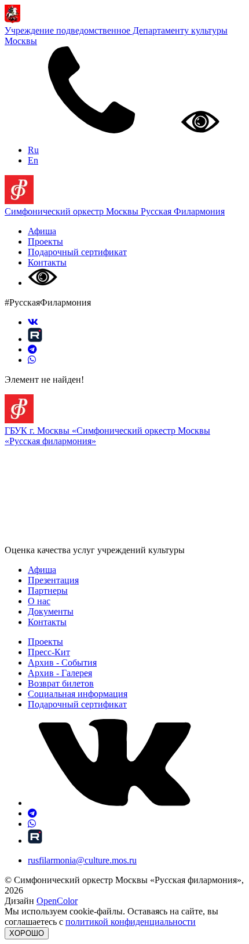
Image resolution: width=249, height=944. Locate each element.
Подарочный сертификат (77, 252)
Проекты (45, 241)
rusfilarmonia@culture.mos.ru (82, 860)
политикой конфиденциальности (130, 922)
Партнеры (48, 591)
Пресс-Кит (49, 652)
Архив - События (62, 662)
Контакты (47, 262)
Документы (51, 611)
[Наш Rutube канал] (35, 339)
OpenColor (57, 901)
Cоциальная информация (77, 694)
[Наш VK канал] (33, 322)
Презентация (53, 580)
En (33, 160)
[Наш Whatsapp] (32, 360)
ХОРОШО (26, 933)
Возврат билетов (61, 683)
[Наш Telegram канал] (32, 349)
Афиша (42, 231)
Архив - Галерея (60, 673)
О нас (39, 601)
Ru (33, 150)
